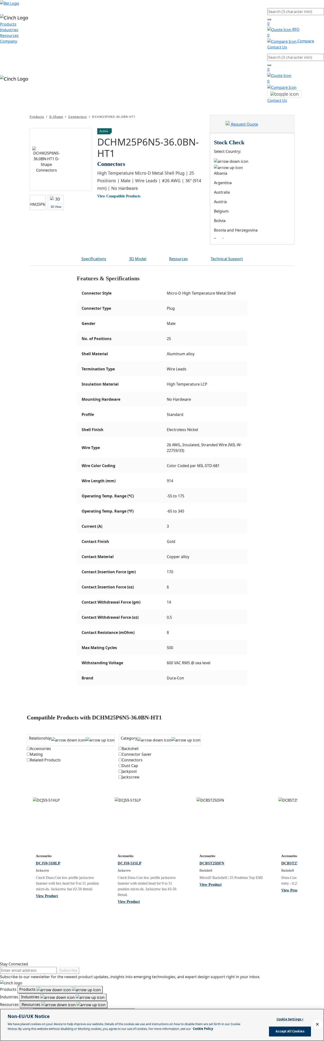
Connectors (77, 117)
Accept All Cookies (290, 1031)
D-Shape (56, 117)
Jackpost (129, 771)
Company (8, 41)
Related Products (45, 760)
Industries (9, 29)
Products (8, 24)
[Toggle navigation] (284, 94)
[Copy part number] (201, 131)
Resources (9, 35)
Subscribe (68, 970)
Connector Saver (137, 754)
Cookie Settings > (290, 1019)
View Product (47, 896)
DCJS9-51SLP (129, 863)
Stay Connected (14, 964)
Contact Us (277, 47)
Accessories (40, 748)
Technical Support (227, 258)
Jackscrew (130, 777)
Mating (36, 754)
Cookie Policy (203, 1028)
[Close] (317, 1024)
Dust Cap (130, 765)
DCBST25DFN (211, 863)
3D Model (137, 258)
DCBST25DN (292, 863)
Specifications (93, 258)
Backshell (130, 748)
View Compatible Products (118, 196)
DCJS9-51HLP (48, 863)
